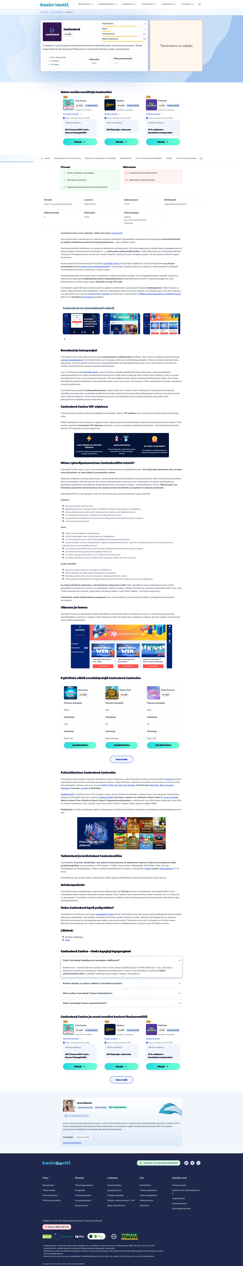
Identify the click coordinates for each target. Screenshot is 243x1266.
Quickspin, (66, 788)
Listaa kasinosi (81, 1205)
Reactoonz (83, 690)
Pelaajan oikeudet (115, 1195)
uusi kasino (117, 233)
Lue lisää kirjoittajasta (72, 1143)
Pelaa (78, 141)
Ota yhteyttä (48, 1185)
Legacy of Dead (170, 797)
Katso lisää (121, 759)
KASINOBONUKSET (106, 4)
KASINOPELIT (128, 4)
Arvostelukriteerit (83, 1200)
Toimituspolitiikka (83, 1195)
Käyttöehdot (145, 1185)
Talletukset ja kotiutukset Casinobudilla (100, 158)
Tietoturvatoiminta (148, 1190)
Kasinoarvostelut (57, 12)
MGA (67, 940)
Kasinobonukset (179, 1203)
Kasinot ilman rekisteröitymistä (186, 1192)
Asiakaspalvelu (125, 158)
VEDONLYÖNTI (148, 4)
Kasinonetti (44, 12)
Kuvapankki (80, 1190)
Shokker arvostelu (110, 114)
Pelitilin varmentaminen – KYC (121, 1200)
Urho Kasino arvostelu (71, 114)
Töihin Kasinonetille (52, 1200)
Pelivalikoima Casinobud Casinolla (67, 158)
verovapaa (89, 297)
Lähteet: (169, 158)
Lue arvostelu (80, 745)
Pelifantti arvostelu (153, 114)
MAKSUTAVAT (168, 4)
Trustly (147, 868)
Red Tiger (154, 785)
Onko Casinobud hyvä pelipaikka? (149, 158)
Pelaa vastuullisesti (116, 1205)
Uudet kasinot (178, 1198)
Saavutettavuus (114, 1190)
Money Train (125, 690)
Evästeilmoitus (146, 1200)
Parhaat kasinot (179, 1185)
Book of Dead (106, 797)
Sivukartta (144, 1205)
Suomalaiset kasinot (181, 1208)
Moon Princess (168, 690)
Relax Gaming (166, 785)
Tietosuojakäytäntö (148, 1195)
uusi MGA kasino (111, 263)
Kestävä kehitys (114, 1185)
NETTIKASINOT (84, 4)
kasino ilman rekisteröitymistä (96, 266)
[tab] (64, 339)
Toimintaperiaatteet (84, 1185)
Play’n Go (113, 785)
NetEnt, (105, 785)
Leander (84, 788)
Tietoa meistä (49, 1190)
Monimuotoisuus (50, 1195)
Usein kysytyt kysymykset (186, 158)
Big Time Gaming (127, 785)
